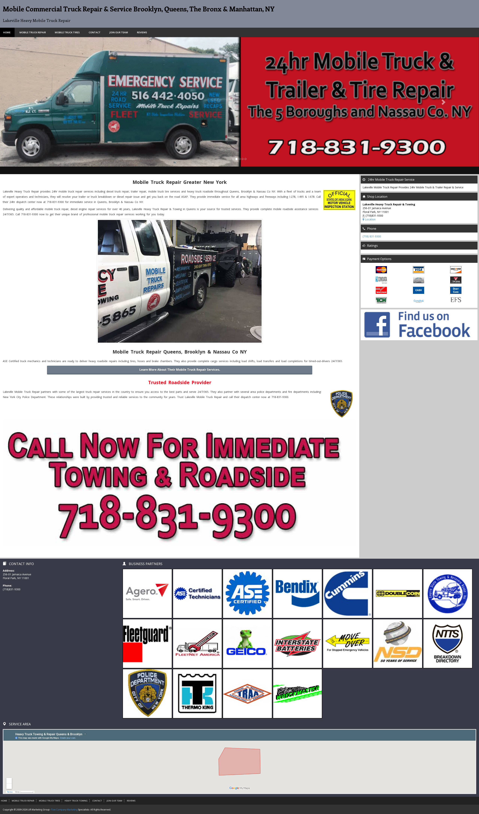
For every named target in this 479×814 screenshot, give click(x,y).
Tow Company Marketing (64, 809)
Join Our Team (118, 32)
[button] (36, 102)
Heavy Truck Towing (76, 800)
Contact (94, 32)
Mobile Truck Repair (32, 32)
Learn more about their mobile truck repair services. (179, 370)
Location (370, 219)
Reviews (142, 32)
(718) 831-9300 (372, 236)
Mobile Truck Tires (67, 32)
